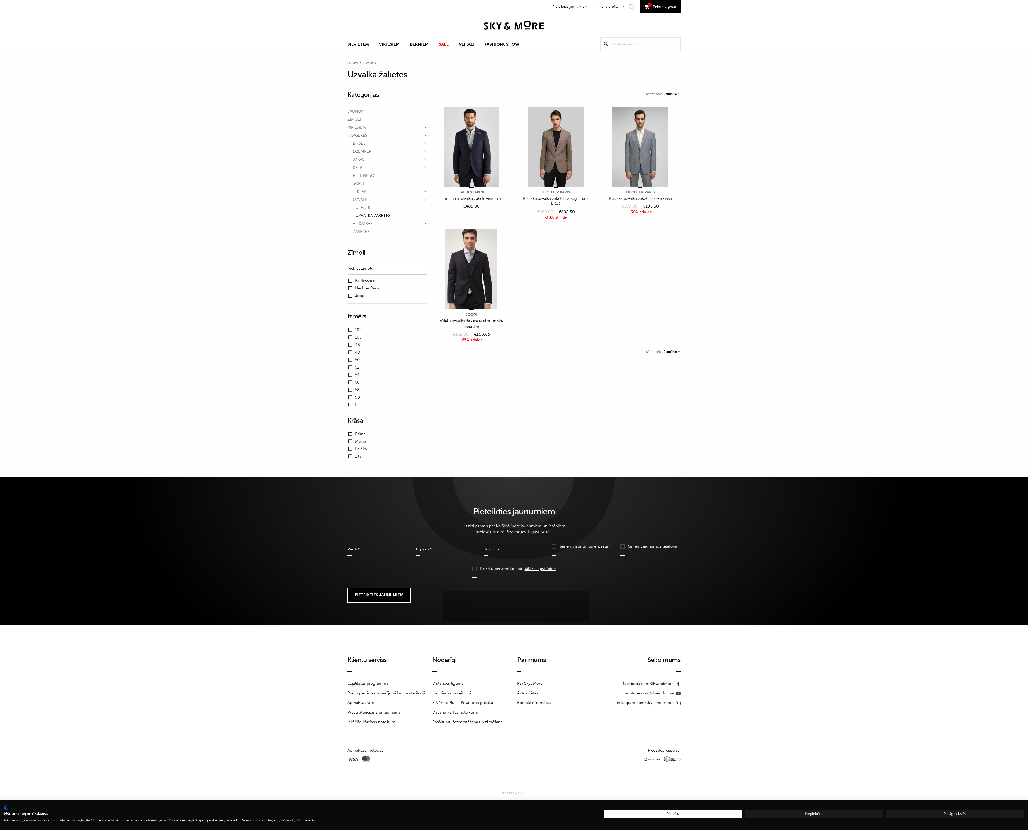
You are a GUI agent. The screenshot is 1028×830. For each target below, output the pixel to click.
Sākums (352, 63)
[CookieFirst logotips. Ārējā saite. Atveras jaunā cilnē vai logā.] (6, 807)
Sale (444, 44)
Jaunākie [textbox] (670, 94)
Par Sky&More (529, 683)
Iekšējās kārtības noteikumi (371, 722)
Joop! (471, 314)
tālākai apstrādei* (540, 568)
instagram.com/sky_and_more (646, 702)
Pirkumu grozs (663, 6)
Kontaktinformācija (534, 702)
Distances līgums (447, 683)
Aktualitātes (527, 693)
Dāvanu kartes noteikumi (455, 712)
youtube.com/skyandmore (650, 693)
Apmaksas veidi (361, 702)
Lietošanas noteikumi (451, 693)
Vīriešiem (389, 44)
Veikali (466, 44)
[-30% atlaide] (556, 147)
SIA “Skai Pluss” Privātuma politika (462, 702)
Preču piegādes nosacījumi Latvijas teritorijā (386, 693)
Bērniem (419, 44)
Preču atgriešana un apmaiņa (373, 712)
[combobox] (672, 94)
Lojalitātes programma (367, 683)
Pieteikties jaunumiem (570, 7)
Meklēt (605, 44)
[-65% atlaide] (471, 269)
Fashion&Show (502, 44)
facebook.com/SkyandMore (649, 683)
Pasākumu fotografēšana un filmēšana (467, 722)
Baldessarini (471, 192)
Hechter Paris (556, 192)
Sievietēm (358, 44)
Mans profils (608, 7)
